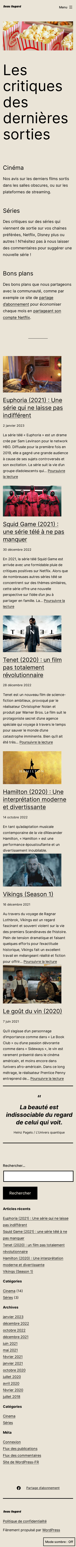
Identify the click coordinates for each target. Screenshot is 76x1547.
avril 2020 (11, 1383)
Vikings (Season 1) (28, 894)
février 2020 (13, 1390)
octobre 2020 (14, 1370)
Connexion (12, 1442)
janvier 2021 (13, 1363)
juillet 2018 (11, 1397)
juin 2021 (10, 1343)
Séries (8, 1297)
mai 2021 (10, 1350)
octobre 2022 (14, 1330)
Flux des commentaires (22, 1455)
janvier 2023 (13, 1317)
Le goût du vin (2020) (32, 1011)
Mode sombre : (56, 1542)
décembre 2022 (16, 1323)
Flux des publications (20, 1449)
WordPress (51, 1530)
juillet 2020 (12, 1377)
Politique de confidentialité (25, 1521)
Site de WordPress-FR (21, 1462)
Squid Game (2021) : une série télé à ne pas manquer (33, 532)
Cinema (9, 1291)
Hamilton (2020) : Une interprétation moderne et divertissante (34, 799)
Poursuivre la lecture (36, 742)
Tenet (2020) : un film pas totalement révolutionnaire (32, 667)
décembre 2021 (15, 1337)
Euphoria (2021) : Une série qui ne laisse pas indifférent (33, 408)
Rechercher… (14, 1166)
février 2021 (13, 1357)
